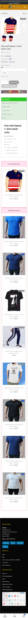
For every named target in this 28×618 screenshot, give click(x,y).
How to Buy (5, 110)
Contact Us (5, 562)
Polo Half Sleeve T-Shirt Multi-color (14, 195)
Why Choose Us (6, 565)
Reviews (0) (6, 107)
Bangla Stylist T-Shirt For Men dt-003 (14, 388)
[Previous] (4, 25)
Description (6, 99)
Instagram (20, 543)
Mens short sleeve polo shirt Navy (14, 278)
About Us (4, 573)
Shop (3, 554)
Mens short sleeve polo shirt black (14, 424)
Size (2, 67)
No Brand (8, 56)
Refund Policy (5, 581)
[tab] (14, 99)
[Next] (24, 25)
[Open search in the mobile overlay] (5, 615)
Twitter (13, 543)
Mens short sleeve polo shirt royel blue (14, 241)
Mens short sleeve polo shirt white (14, 498)
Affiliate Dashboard (7, 589)
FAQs (3, 579)
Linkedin (5, 546)
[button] (9, 85)
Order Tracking (6, 587)
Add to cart (13, 82)
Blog (3, 557)
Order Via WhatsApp (10, 86)
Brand (4, 118)
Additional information (9, 103)
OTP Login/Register (7, 576)
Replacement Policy (7, 584)
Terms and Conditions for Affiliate (11, 560)
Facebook (5, 543)
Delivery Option (7, 114)
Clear (4, 73)
